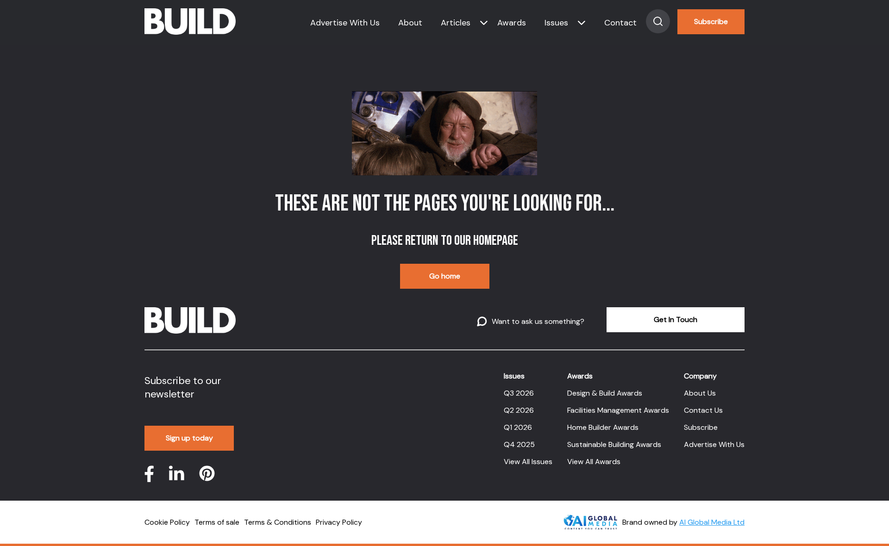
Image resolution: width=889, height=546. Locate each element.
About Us (700, 393)
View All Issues (528, 461)
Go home (444, 276)
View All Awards (593, 461)
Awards (511, 22)
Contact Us (703, 410)
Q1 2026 (518, 427)
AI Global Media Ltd (712, 522)
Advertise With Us (345, 22)
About (410, 22)
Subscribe (711, 21)
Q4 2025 (519, 444)
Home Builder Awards (603, 427)
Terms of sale (216, 522)
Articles (455, 22)
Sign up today (189, 438)
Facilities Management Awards (618, 410)
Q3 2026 (519, 393)
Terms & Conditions (277, 522)
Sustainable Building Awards (614, 444)
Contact (620, 22)
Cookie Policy (167, 522)
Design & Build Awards (604, 393)
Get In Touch (675, 319)
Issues (556, 22)
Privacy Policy (339, 522)
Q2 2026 (519, 410)
